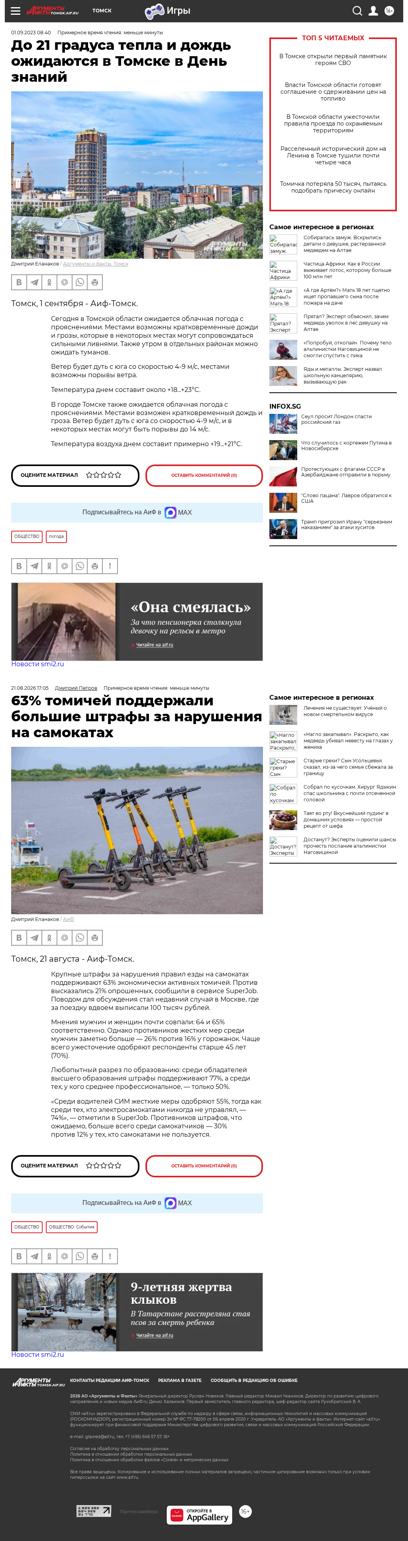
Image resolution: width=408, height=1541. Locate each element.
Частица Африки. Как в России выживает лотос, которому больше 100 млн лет (347, 270)
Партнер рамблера (139, 1511)
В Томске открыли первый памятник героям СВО (333, 60)
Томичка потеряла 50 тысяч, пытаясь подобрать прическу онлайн (333, 187)
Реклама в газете (180, 1380)
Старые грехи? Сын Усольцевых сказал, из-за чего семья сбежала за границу (348, 767)
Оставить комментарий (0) (204, 475)
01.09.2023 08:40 (31, 32)
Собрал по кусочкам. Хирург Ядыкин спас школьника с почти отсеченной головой (350, 793)
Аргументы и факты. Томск (95, 264)
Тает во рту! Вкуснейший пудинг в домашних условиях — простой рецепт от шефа (346, 819)
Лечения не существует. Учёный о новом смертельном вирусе (345, 711)
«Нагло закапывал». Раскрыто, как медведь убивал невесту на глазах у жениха (348, 740)
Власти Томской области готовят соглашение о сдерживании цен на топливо (333, 92)
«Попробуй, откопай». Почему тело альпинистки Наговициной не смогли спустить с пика (348, 349)
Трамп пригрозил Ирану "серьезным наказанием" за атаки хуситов (346, 524)
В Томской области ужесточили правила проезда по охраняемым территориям (333, 124)
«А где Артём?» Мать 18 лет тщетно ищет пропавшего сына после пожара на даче (347, 296)
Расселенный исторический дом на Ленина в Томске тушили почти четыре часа (333, 156)
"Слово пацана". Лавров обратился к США (346, 498)
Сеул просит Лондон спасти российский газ (336, 419)
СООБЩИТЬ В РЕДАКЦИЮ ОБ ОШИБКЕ (254, 1380)
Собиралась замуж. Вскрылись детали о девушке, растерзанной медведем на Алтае (345, 243)
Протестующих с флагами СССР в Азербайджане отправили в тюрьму (345, 472)
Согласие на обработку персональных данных (119, 1448)
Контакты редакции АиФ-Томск (109, 1380)
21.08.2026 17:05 (30, 688)
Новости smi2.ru (37, 664)
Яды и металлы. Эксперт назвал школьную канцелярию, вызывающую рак (343, 375)
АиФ (68, 919)
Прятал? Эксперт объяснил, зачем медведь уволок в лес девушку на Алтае (346, 322)
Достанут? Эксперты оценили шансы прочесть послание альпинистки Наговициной (350, 845)
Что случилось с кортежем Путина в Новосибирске (346, 445)
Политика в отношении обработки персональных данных (131, 1454)
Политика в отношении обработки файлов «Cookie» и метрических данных (149, 1459)
